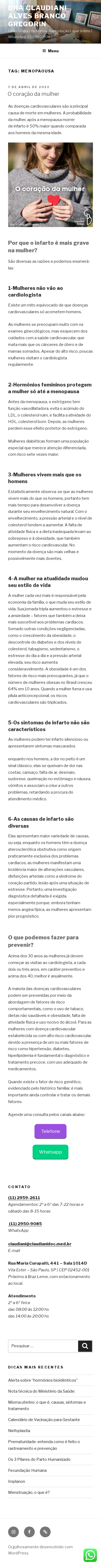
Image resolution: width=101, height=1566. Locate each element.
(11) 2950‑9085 (25, 1223)
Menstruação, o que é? (29, 1492)
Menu (53, 51)
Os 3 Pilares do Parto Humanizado (39, 1459)
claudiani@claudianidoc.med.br (39, 1244)
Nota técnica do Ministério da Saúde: (41, 1391)
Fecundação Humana (27, 1470)
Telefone (50, 1131)
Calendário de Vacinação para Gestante (44, 1419)
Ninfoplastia (19, 1430)
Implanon (16, 1481)
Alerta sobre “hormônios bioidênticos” (43, 1380)
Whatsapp (50, 1152)
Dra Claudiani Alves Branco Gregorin (37, 16)
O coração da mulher (34, 94)
